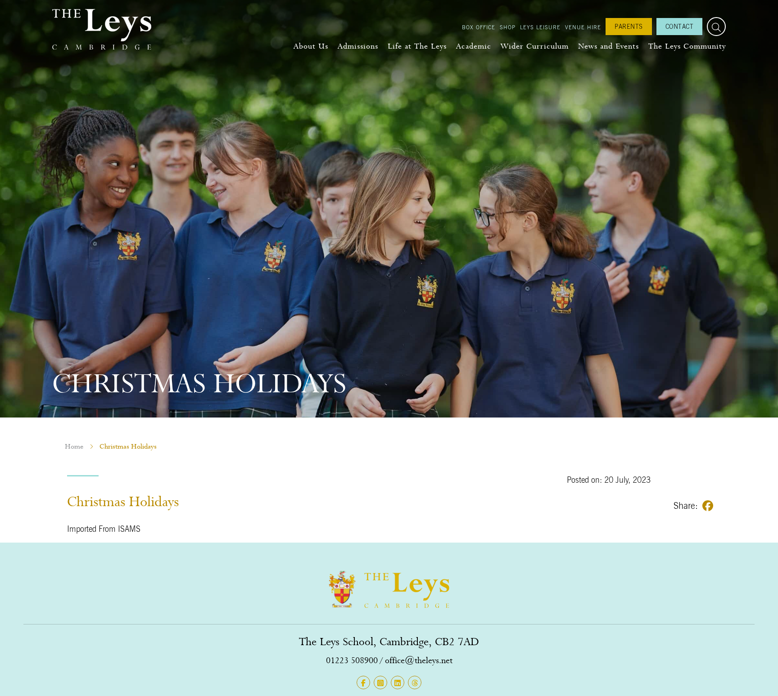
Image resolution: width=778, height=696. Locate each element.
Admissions (358, 46)
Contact (679, 26)
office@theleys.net (418, 660)
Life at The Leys (417, 46)
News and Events (608, 46)
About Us (311, 46)
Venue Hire (583, 27)
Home (74, 446)
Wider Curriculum (535, 46)
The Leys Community (687, 46)
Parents (629, 26)
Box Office (478, 27)
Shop (508, 27)
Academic (473, 46)
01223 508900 (352, 660)
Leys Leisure (540, 27)
